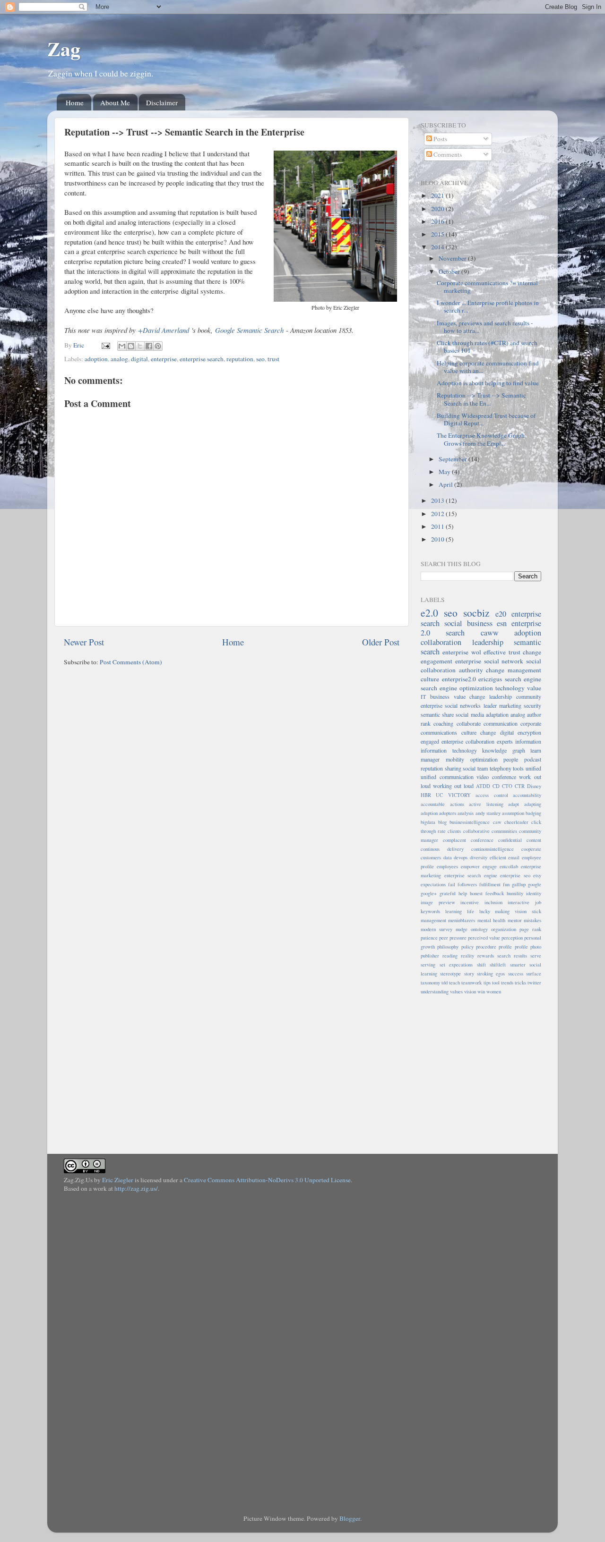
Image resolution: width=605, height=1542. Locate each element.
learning (453, 911)
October (450, 271)
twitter (534, 982)
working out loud (453, 785)
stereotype (450, 973)
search (455, 632)
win (481, 991)
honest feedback (487, 893)
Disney (534, 786)
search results (512, 955)
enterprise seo (515, 875)
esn (502, 623)
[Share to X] (140, 346)
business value (448, 696)
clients (454, 831)
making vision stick (518, 911)
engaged (430, 741)
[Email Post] (105, 345)
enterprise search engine (470, 875)
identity (533, 893)
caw (497, 822)
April (446, 484)
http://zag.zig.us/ (136, 1188)
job (538, 902)
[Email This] (122, 346)
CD (496, 786)
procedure (486, 946)
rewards (485, 955)
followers (467, 884)
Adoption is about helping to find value (488, 383)
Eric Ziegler (117, 1180)
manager (430, 759)
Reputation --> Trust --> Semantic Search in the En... (481, 399)
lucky (484, 911)
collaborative (476, 831)
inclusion (493, 902)
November (453, 258)
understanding (435, 991)
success (515, 973)
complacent (454, 840)
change (532, 652)
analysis (466, 813)
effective (495, 652)
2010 (438, 539)
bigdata (428, 822)
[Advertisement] (480, 1069)
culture (430, 679)
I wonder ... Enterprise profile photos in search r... (488, 306)
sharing (453, 768)
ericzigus (490, 679)
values (456, 991)
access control (491, 795)
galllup (519, 884)
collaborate (469, 723)
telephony (500, 768)
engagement (436, 661)
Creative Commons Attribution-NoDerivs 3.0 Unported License (267, 1180)
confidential (510, 840)
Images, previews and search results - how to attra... (485, 327)
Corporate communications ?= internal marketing (487, 287)
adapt (513, 804)
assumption (513, 813)
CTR (520, 786)
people (510, 759)
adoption (96, 359)
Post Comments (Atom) (131, 662)
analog (119, 359)
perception (512, 937)
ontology (479, 929)
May (445, 471)
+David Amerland (163, 330)
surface (533, 973)
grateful (448, 893)
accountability (527, 795)
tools (518, 768)
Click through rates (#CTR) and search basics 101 (487, 347)
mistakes (532, 920)
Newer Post (84, 642)
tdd (444, 982)
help (462, 893)
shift (481, 964)
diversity (478, 857)
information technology (449, 750)
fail (451, 884)
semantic (430, 714)
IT (423, 696)
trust (273, 359)
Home (75, 102)
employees (447, 866)
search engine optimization (457, 688)
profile (505, 946)
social (469, 768)
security (532, 705)
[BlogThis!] (131, 346)
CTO (507, 786)
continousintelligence (492, 849)
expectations (433, 884)
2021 (438, 195)
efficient (498, 857)
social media (470, 714)
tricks (520, 982)
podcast (532, 759)
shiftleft (498, 964)
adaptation (497, 714)
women (493, 991)
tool (496, 982)
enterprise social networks (451, 705)
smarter (518, 964)
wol (476, 652)
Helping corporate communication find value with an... (488, 367)
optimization (484, 759)
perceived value (484, 937)
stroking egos (491, 973)
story (469, 973)
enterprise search (202, 359)
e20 (500, 614)
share (448, 714)
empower (470, 866)
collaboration (441, 642)
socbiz (476, 612)
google (534, 884)
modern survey (436, 929)
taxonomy (430, 982)
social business (468, 623)
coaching (443, 723)
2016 (438, 221)
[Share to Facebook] (149, 346)
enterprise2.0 (459, 679)
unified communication (447, 776)
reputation (239, 359)
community (528, 696)
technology (510, 688)
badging (533, 813)
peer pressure (453, 937)
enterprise (164, 359)
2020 (438, 208)
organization (503, 929)
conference (482, 840)
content (534, 840)
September (453, 459)
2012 (438, 513)
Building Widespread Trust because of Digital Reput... (486, 419)
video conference (496, 776)
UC (439, 795)
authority (471, 670)
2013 (438, 500)
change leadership (490, 696)
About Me (115, 102)
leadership (487, 642)
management (433, 920)
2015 (438, 234)
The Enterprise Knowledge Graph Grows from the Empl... (481, 439)
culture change (478, 732)
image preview (438, 902)
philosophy (447, 946)
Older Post (380, 642)
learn (535, 750)
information (528, 741)
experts (505, 741)
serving (428, 964)
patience (429, 937)
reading (450, 955)
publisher (430, 955)
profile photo (528, 946)
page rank (530, 929)
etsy (537, 875)
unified (533, 768)
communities (504, 831)
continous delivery (442, 849)
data (447, 857)
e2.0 (429, 612)
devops (460, 857)
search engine (523, 679)
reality (467, 955)
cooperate (531, 849)
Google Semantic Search (249, 330)
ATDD (483, 786)
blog (442, 822)
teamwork (471, 982)
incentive (469, 902)
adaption (429, 813)
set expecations (456, 964)
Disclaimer (162, 102)
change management (513, 670)
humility (515, 893)
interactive (518, 902)
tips (487, 982)
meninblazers (461, 920)
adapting (532, 804)
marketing (510, 705)
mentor (515, 920)
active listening (486, 804)
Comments (447, 154)
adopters (447, 813)
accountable (433, 804)
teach (454, 982)
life (470, 911)
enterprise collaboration (467, 741)
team (482, 768)
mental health (491, 920)
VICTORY (459, 795)
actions (457, 804)
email (513, 857)
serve (535, 955)
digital (139, 359)
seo (260, 359)
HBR (426, 795)
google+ (429, 893)
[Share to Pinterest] (158, 346)
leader (490, 705)
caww (490, 632)
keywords (430, 911)
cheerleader (516, 822)
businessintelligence (469, 822)
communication (501, 723)
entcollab (509, 866)
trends (507, 982)
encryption (529, 732)
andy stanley (488, 813)
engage (490, 866)
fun (506, 884)
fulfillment (490, 884)
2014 (438, 247)
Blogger (349, 1518)
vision (470, 991)
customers (431, 857)
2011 (438, 526)
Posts (439, 139)
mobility (455, 759)
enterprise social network (489, 661)
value (534, 688)
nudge (461, 929)
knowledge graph (503, 750)
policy (467, 946)
